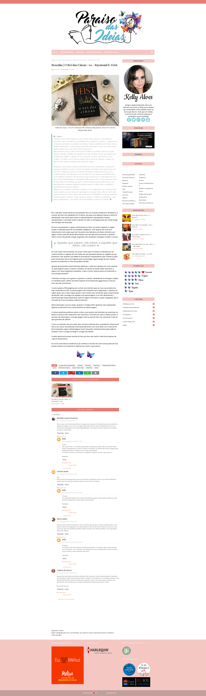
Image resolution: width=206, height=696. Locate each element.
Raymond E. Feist (78, 368)
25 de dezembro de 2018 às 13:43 (72, 493)
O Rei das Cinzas (64, 368)
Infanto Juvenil (127, 186)
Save (71, 374)
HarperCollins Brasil (108, 365)
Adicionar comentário (66, 599)
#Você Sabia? (138, 318)
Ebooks (80, 365)
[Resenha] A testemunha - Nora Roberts (142, 226)
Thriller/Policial (127, 192)
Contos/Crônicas (128, 178)
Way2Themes (101, 693)
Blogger (120, 693)
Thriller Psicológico (145, 194)
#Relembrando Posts (138, 311)
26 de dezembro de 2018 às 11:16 (67, 573)
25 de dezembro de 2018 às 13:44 (72, 542)
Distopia (125, 180)
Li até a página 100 (138, 322)
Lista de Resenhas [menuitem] (67, 52)
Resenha (89, 368)
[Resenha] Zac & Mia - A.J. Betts (142, 254)
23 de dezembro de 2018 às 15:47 (67, 521)
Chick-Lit (125, 195)
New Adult (142, 200)
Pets (123, 189)
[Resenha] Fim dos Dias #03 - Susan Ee (141, 216)
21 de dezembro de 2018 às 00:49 (67, 474)
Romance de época (146, 203)
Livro (54, 368)
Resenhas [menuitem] (79, 52)
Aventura (142, 175)
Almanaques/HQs (128, 175)
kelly (64, 439)
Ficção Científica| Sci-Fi (146, 184)
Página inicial (56, 60)
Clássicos (142, 178)
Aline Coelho (62, 519)
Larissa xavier (62, 471)
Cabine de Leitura (64, 570)
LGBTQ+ (125, 198)
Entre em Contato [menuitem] (111, 52)
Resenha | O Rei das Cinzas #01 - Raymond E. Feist (62, 400)
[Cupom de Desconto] (68, 683)
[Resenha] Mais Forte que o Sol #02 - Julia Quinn (143, 245)
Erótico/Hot (143, 197)
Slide (63, 60)
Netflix (138, 325)
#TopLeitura (138, 314)
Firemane (97, 365)
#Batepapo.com (138, 304)
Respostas (62, 436)
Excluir (67, 433)
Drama (141, 180)
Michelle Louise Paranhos (67, 418)
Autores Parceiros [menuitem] (93, 52)
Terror (141, 191)
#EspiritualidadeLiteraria (138, 307)
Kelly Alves (56, 69)
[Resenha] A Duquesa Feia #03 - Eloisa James (142, 236)
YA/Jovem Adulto (128, 204)
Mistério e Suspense (146, 188)
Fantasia (88, 365)
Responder (60, 433)
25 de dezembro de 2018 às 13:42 (72, 441)
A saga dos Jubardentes (67, 365)
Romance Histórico (129, 201)
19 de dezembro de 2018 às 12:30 (67, 421)
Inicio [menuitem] (55, 52)
